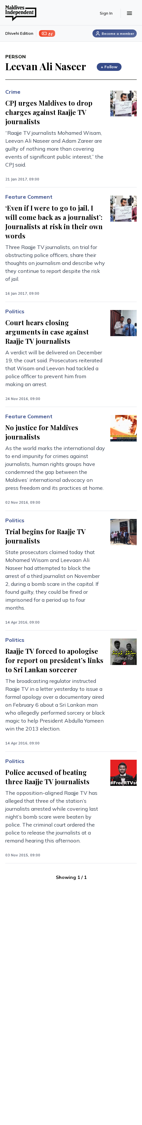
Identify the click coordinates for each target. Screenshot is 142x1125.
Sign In (106, 13)
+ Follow (109, 66)
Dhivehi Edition (19, 33)
